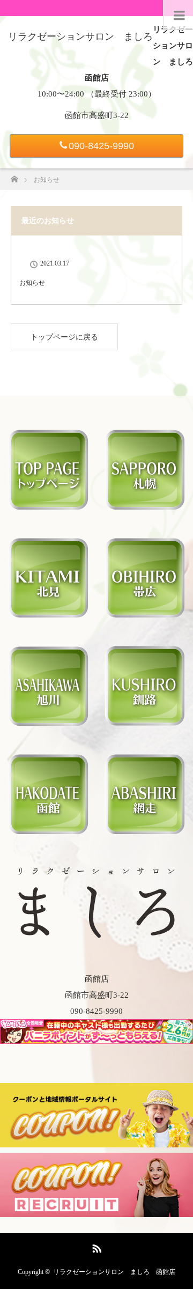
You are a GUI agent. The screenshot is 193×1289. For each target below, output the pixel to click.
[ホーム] (14, 176)
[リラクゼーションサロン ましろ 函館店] (96, 933)
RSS (95, 1247)
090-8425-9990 (101, 146)
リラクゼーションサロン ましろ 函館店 (114, 1272)
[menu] (178, 15)
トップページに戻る (64, 337)
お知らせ (32, 282)
